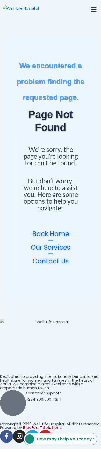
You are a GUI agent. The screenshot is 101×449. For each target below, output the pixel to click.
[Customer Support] (13, 403)
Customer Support (43, 393)
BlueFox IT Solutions (42, 427)
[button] (94, 10)
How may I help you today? (65, 439)
